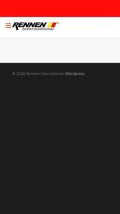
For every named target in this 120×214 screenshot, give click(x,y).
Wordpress (75, 73)
